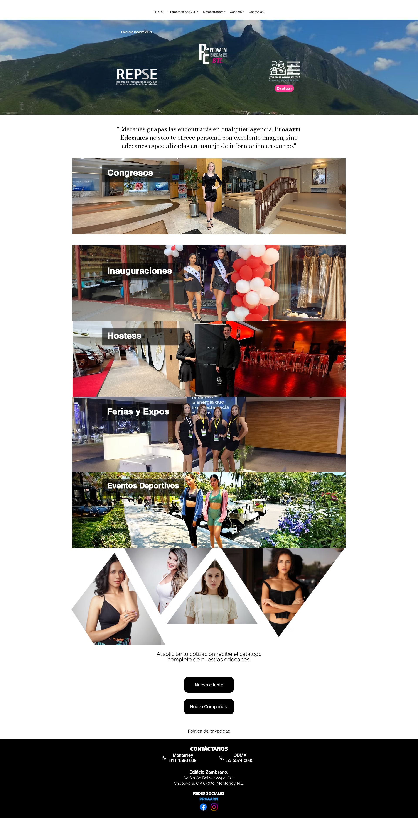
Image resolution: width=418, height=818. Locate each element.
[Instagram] (214, 807)
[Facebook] (203, 807)
